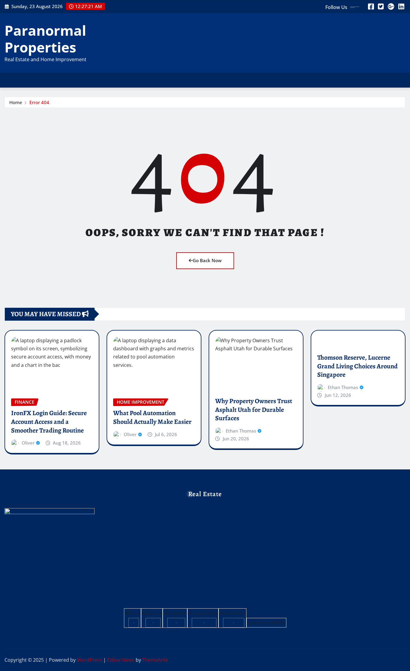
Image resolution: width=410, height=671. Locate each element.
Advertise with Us (266, 622)
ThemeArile (155, 660)
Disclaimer (175, 613)
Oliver (28, 443)
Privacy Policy (203, 613)
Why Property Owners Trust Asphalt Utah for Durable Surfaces (253, 410)
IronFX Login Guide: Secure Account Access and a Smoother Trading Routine (49, 422)
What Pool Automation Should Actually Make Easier (152, 417)
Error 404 (39, 102)
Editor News (120, 660)
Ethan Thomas (241, 431)
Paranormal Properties (45, 38)
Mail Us (132, 613)
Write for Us (232, 613)
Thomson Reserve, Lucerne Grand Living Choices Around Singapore (357, 366)
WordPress (89, 660)
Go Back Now (207, 260)
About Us (151, 613)
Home (15, 102)
